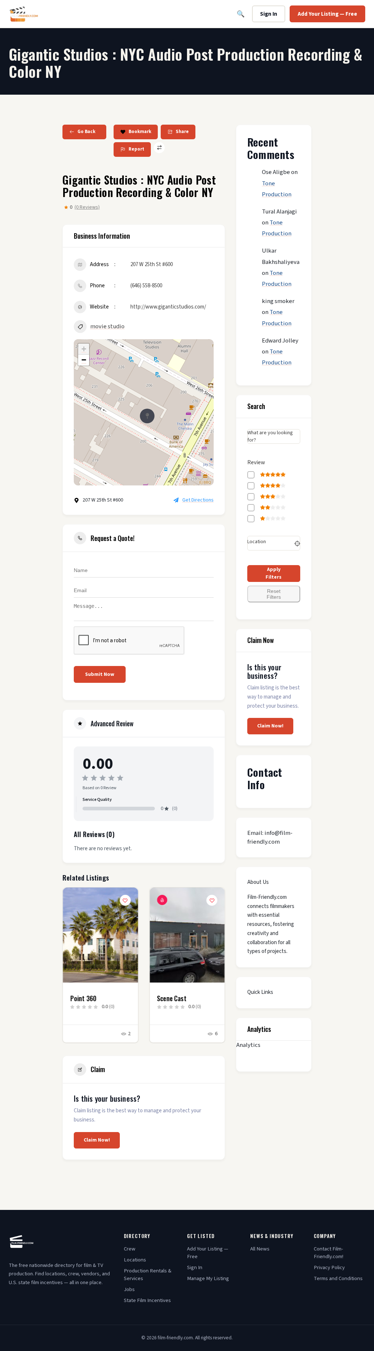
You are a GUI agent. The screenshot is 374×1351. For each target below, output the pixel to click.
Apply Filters (274, 573)
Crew (130, 1249)
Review (256, 462)
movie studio (107, 326)
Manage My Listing (208, 1278)
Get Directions (198, 500)
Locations (135, 1260)
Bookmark (140, 131)
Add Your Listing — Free (327, 14)
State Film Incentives (147, 1300)
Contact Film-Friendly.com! (328, 1252)
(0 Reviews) (87, 207)
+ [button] (83, 348)
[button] (68, 971)
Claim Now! (97, 1140)
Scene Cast (85, 998)
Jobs (129, 1289)
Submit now (99, 674)
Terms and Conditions (338, 1278)
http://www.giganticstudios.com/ (168, 307)
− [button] (83, 359)
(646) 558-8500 (146, 286)
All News (260, 1249)
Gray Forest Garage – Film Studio (186, 1002)
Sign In (268, 14)
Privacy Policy (329, 1267)
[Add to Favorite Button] (125, 900)
